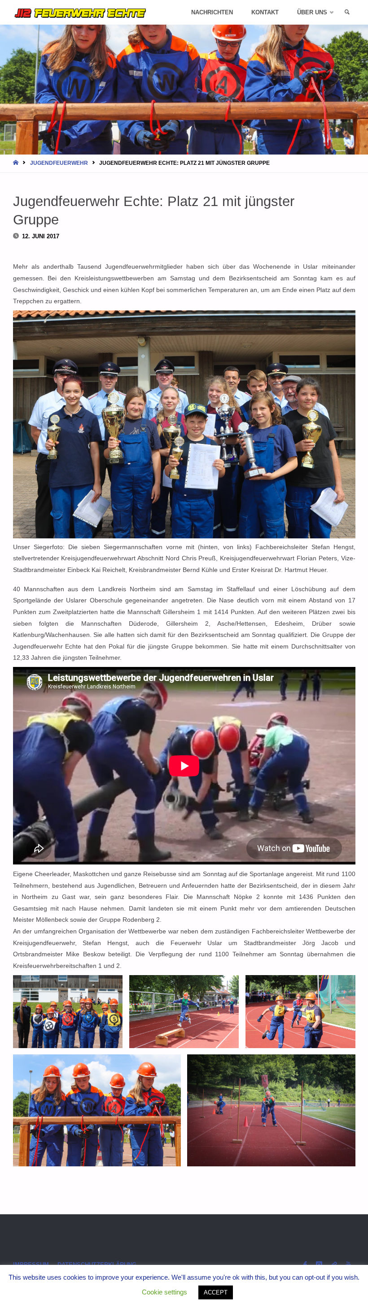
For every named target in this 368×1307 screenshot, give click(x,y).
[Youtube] (348, 1265)
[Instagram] (319, 1265)
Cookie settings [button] (164, 1292)
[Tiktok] (334, 1265)
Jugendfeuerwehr (59, 163)
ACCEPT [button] (216, 1292)
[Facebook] (305, 1265)
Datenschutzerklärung (96, 1264)
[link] (347, 12)
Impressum (31, 1264)
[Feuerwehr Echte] (80, 12)
